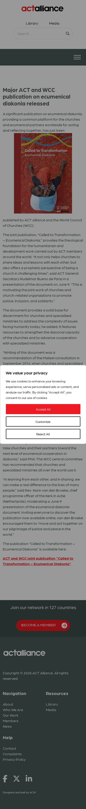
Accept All (43, 409)
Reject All (43, 434)
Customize (43, 421)
